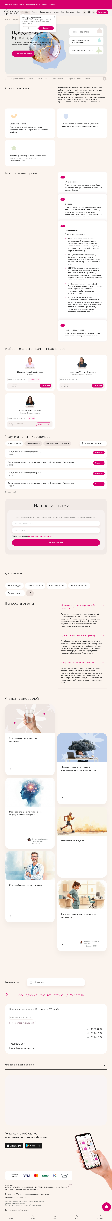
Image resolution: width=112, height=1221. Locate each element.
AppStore (42, 4)
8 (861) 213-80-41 (44, 424)
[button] (82, 606)
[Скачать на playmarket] (34, 1145)
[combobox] (93, 443)
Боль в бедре (14, 585)
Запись (55, 1218)
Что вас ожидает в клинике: (20, 1064)
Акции (48, 12)
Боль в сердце (15, 593)
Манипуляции (33, 443)
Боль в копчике (57, 585)
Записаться (102, 12)
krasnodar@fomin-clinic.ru (21, 1048)
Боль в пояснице (79, 585)
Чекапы (56, 12)
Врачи (42, 12)
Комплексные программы (57, 443)
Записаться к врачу (23, 53)
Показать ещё (10, 492)
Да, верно (46, 28)
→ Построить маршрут (22, 1023)
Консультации (14, 443)
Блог (62, 12)
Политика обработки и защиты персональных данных (24, 1202)
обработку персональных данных (40, 536)
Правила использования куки (15, 1203)
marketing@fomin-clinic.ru (15, 1197)
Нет (29, 28)
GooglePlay (52, 4)
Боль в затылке (35, 585)
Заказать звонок (56, 542)
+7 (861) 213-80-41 (17, 1044)
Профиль (100, 1218)
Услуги (34, 12)
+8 (30, 593)
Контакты (70, 12)
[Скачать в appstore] (14, 1145)
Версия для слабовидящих (19, 1210)
